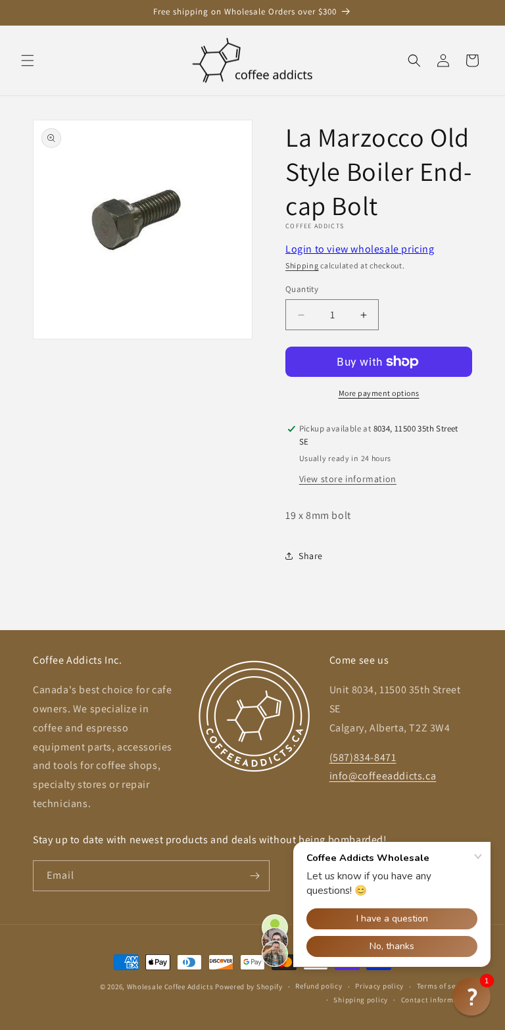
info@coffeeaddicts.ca (383, 776)
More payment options (379, 393)
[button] (27, 60)
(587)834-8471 (363, 757)
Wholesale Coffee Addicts (170, 986)
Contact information (436, 999)
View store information (348, 479)
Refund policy (318, 986)
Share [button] (311, 556)
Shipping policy (360, 999)
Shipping (302, 265)
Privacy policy (379, 986)
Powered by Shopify (249, 986)
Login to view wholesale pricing (360, 249)
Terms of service (444, 986)
